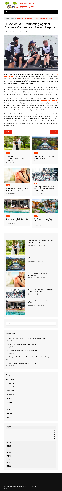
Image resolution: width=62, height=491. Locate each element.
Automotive (9, 387)
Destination (9, 394)
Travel (29, 31)
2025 (9, 443)
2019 (9, 463)
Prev (9, 131)
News (7, 405)
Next (53, 131)
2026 (9, 427)
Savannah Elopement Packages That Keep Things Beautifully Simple (16, 158)
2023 (9, 449)
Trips (7, 417)
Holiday (8, 398)
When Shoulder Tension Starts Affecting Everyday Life (21, 350)
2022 (9, 452)
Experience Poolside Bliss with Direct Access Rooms (21, 363)
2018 (9, 466)
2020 (9, 459)
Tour (7, 409)
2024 (9, 446)
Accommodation (10, 379)
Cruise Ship (9, 390)
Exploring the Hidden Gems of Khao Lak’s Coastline (21, 344)
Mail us (34, 486)
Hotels (8, 402)
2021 (9, 456)
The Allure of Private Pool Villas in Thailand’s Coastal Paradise (43, 221)
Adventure (9, 383)
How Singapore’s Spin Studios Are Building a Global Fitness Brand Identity (44, 189)
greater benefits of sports (49, 100)
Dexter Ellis (9, 31)
